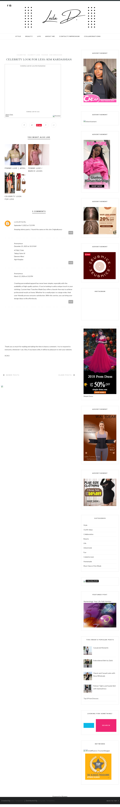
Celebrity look (34, 55)
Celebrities (21, 55)
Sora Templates (17, 800)
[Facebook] (7, 6)
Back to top (112, 801)
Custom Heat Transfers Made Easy (33, 289)
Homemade (88, 561)
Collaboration (88, 534)
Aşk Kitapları (18, 259)
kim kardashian (55, 55)
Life (85, 543)
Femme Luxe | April (15, 168)
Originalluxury (57, 229)
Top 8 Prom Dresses (91, 698)
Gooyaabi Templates (46, 800)
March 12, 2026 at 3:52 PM (23, 276)
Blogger (64, 796)
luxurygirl (20, 222)
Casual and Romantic (101, 648)
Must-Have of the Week (92, 566)
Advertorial (88, 548)
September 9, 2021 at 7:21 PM (24, 225)
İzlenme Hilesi (19, 256)
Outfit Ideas (88, 530)
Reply (71, 232)
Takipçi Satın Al (19, 253)
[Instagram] (10, 6)
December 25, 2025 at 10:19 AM (25, 246)
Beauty (29, 36)
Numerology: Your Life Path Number (97, 601)
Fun (85, 552)
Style (18, 36)
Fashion (44, 55)
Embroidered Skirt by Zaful (103, 660)
